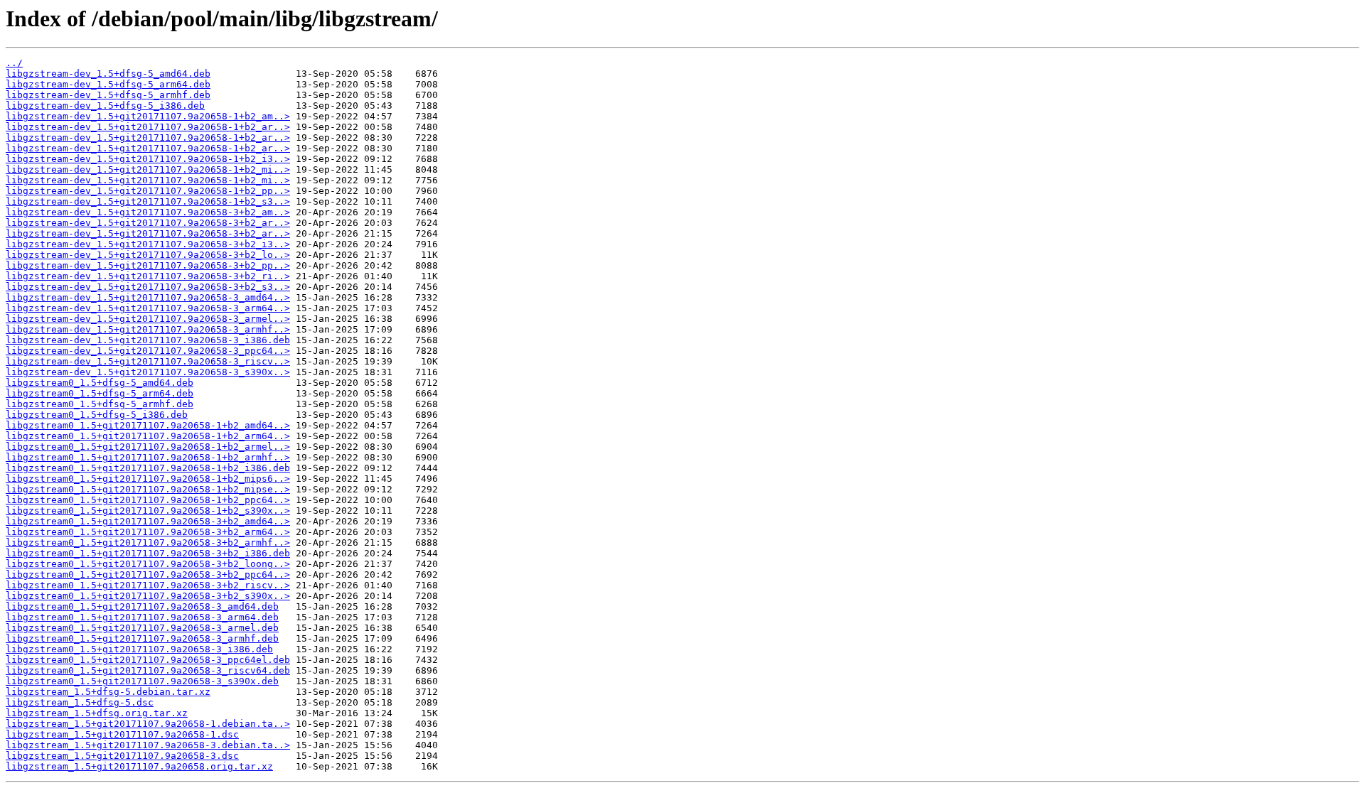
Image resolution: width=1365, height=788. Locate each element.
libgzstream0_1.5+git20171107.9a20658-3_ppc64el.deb (148, 659)
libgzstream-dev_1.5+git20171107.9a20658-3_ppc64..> (148, 350)
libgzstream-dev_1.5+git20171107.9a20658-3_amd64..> (148, 297)
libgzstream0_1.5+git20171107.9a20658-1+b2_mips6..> (148, 478)
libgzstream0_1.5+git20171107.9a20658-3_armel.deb (142, 627)
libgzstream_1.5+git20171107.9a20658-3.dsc (122, 755)
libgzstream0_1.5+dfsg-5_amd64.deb (99, 382)
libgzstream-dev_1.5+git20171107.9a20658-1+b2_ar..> (148, 127)
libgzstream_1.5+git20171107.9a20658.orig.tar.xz (139, 766)
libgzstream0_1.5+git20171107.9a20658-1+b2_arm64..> (148, 436)
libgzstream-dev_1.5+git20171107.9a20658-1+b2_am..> (148, 116)
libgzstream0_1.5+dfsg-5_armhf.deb (99, 404)
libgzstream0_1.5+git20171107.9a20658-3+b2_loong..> (148, 563)
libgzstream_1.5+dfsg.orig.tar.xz (97, 713)
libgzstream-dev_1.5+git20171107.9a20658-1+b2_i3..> (148, 158)
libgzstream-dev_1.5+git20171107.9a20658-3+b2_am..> (148, 212)
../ (14, 63)
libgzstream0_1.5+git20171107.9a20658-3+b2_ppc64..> (148, 574)
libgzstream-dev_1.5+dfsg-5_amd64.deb (108, 73)
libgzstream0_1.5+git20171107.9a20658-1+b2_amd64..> (148, 425)
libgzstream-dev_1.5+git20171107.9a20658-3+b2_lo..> (148, 254)
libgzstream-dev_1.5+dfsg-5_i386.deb (105, 105)
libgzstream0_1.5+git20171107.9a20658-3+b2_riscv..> (148, 585)
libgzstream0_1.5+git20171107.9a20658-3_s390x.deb (142, 681)
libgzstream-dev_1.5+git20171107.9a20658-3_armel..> (148, 318)
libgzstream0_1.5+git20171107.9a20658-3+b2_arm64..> (148, 532)
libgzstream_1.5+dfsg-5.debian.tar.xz (108, 691)
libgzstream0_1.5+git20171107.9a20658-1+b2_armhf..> (148, 457)
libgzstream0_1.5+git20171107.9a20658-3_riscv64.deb (148, 670)
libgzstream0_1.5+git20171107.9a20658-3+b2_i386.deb (148, 553)
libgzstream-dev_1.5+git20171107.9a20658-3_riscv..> (148, 361)
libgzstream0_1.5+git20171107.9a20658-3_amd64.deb (142, 606)
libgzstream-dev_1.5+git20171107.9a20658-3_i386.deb (148, 340)
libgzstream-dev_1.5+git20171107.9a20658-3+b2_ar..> (148, 222)
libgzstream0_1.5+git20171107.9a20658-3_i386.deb (139, 649)
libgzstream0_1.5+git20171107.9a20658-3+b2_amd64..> (148, 521)
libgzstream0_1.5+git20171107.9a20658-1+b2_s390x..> (148, 510)
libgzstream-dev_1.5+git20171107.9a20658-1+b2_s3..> (148, 201)
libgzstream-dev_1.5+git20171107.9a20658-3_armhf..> (148, 329)
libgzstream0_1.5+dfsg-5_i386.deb (97, 414)
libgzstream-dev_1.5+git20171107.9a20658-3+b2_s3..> (148, 286)
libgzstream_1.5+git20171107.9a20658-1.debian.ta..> (148, 723)
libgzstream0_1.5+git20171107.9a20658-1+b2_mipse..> (148, 489)
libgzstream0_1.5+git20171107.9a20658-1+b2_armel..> (148, 446)
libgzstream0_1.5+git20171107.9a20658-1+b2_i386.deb (148, 468)
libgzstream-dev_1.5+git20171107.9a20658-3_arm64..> (148, 308)
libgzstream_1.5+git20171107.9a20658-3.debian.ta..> (148, 745)
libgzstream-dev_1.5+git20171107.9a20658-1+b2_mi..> (148, 169)
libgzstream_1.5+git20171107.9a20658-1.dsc (122, 734)
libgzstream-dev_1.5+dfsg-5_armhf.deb (108, 95)
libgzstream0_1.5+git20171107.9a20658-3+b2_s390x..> (148, 595)
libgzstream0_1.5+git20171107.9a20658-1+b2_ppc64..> (148, 500)
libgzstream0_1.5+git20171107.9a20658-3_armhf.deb (142, 638)
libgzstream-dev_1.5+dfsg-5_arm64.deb (108, 84)
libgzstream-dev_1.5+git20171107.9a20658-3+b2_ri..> (148, 276)
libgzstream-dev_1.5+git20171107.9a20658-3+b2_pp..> (148, 265)
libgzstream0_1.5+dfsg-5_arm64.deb (99, 393)
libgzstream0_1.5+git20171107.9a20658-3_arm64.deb (142, 617)
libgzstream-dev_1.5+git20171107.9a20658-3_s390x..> (148, 372)
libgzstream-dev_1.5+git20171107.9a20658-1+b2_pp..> (148, 190)
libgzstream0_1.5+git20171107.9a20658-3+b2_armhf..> (148, 542)
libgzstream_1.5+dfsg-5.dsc (80, 702)
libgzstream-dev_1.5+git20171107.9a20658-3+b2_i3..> (148, 244)
